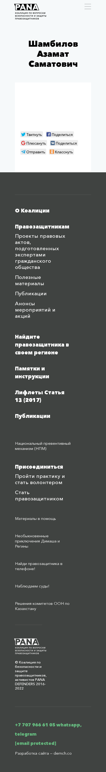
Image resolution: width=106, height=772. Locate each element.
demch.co (63, 753)
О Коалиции (32, 211)
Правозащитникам (42, 227)
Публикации (31, 293)
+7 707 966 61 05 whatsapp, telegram (48, 729)
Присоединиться (39, 467)
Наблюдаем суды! (32, 586)
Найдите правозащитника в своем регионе (42, 345)
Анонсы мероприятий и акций (35, 309)
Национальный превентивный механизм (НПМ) (43, 446)
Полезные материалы (29, 280)
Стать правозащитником (39, 495)
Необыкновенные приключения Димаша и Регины (37, 541)
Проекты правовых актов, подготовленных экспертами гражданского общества (40, 251)
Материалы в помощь (35, 518)
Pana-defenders (30, 12)
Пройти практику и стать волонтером (40, 479)
